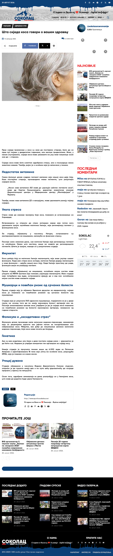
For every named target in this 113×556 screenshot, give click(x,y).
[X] (105, 3)
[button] (108, 17)
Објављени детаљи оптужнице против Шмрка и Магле (35, 443)
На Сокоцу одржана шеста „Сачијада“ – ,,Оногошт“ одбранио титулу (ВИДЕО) (99, 493)
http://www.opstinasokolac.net (36, 398)
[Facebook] (85, 3)
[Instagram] (89, 3)
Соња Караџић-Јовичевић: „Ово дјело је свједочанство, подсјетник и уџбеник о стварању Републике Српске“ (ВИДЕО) (100, 507)
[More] (54, 46)
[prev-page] (3, 458)
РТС (13, 389)
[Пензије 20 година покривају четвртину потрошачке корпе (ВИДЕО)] (62, 431)
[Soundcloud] (93, 3)
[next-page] (8, 458)
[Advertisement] (37, 126)
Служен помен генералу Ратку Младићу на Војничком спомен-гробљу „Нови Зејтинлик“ (99, 149)
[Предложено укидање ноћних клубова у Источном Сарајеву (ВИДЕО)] (45, 504)
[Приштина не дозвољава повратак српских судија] (82, 118)
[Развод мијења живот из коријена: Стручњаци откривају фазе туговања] (82, 138)
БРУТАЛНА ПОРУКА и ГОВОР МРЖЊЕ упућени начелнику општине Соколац (92, 182)
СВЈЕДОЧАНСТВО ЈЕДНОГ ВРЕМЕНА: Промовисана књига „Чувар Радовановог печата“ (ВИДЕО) (99, 522)
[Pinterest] (35, 406)
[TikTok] (101, 3)
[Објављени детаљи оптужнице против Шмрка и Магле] (37, 431)
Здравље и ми (20, 26)
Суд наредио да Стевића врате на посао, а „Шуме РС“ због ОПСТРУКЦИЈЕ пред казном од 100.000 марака (61, 519)
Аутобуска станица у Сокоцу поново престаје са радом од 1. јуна (93, 193)
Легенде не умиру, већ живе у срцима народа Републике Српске (98, 127)
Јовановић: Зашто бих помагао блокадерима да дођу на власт (93, 212)
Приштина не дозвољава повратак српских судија (98, 116)
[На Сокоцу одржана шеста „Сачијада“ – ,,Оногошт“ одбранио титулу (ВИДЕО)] (82, 493)
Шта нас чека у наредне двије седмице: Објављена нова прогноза (99, 106)
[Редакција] (13, 400)
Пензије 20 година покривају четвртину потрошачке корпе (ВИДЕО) (60, 444)
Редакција (29, 394)
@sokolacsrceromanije (98, 26)
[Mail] (32, 406)
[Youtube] (109, 3)
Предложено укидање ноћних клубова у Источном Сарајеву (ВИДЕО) (60, 505)
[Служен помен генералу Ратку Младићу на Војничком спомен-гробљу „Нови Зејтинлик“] (82, 149)
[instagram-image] (82, 39)
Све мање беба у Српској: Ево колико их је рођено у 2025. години (91, 223)
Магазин (7, 26)
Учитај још (93, 158)
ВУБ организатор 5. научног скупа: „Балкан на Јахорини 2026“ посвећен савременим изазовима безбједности (13, 445)
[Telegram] (97, 3)
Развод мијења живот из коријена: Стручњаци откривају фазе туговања (99, 137)
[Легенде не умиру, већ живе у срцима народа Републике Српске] (82, 128)
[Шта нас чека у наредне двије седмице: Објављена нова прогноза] (82, 107)
